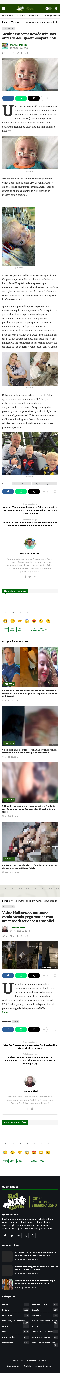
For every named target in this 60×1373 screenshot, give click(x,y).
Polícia (15, 1310)
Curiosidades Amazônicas (44, 1321)
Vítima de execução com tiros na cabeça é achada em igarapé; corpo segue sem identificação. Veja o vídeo (28, 809)
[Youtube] (33, 1235)
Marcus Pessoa (18, 44)
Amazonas (15, 1315)
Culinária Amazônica (44, 1337)
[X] (26, 1235)
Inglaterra (50, 484)
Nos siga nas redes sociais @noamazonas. (32, 1228)
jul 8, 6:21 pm (11, 816)
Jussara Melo (17, 927)
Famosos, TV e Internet (15, 1321)
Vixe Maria (8, 28)
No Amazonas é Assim (36, 1361)
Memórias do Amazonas (44, 1343)
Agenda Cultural (44, 1304)
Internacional (15, 1343)
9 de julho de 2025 (26, 1287)
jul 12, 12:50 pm (12, 757)
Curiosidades (15, 1337)
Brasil (15, 1332)
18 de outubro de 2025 (28, 1259)
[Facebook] (25, 576)
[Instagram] (34, 576)
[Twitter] (29, 576)
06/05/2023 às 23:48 (20, 931)
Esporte (44, 1310)
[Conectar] (56, 8)
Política (15, 1326)
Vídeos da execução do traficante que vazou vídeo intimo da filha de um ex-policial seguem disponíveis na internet (29, 693)
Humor (44, 1326)
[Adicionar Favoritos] (55, 98)
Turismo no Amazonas (44, 1332)
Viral (16, 1022)
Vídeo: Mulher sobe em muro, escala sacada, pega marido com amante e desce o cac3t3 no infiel (28, 917)
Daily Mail (38, 484)
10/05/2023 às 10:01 (19, 48)
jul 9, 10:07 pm (12, 700)
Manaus (15, 1304)
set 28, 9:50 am (12, 872)
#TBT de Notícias (22, 484)
